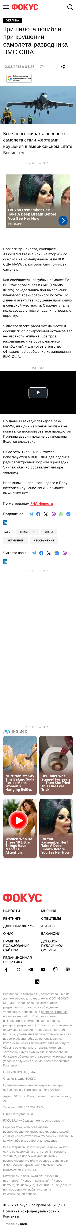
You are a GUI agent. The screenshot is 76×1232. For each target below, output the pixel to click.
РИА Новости (41, 503)
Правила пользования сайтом (16, 945)
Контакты (11, 1216)
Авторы (48, 926)
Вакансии (50, 933)
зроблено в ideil (16, 1224)
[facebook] (6, 969)
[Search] (70, 7)
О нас (8, 933)
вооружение (45, 540)
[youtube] (43, 969)
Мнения (48, 911)
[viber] (55, 969)
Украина (12, 20)
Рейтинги (12, 918)
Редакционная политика (17, 959)
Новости (11, 911)
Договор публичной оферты (52, 945)
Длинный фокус (18, 926)
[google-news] (67, 969)
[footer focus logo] (22, 898)
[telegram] (31, 969)
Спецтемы (51, 918)
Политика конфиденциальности (30, 1211)
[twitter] (19, 969)
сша (50, 532)
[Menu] (6, 6)
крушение (16, 540)
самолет (28, 532)
